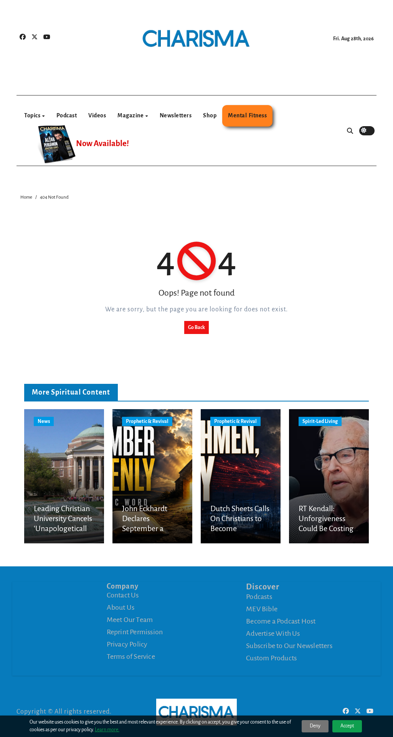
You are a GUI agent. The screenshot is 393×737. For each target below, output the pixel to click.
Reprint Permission (135, 632)
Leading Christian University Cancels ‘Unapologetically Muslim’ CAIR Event (63, 528)
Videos (97, 115)
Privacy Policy (127, 644)
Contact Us (123, 595)
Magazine (131, 115)
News (44, 421)
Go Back (196, 327)
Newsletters (176, 115)
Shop (209, 115)
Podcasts (259, 596)
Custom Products (271, 657)
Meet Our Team (130, 619)
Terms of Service (131, 656)
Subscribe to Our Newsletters (289, 645)
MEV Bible (261, 608)
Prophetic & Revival (147, 421)
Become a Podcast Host (280, 621)
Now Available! (102, 143)
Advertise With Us (273, 633)
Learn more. (107, 729)
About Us (121, 607)
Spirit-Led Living (320, 421)
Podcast (66, 115)
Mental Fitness (247, 115)
